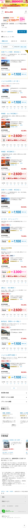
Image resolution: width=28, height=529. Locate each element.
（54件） (21, 261)
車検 (7, 491)
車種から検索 (23, 46)
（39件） (21, 125)
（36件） (21, 92)
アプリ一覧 (4, 517)
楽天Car (3, 491)
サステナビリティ (17, 517)
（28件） (21, 299)
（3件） (21, 230)
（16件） (21, 163)
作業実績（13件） (14, 126)
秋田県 (11, 491)
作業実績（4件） (14, 164)
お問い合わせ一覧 (10, 517)
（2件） (21, 366)
